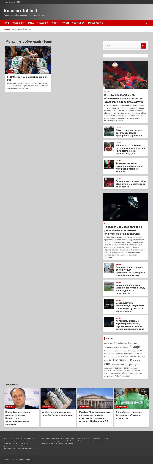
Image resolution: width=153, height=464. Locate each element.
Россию (127, 361)
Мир (7, 23)
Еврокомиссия (109, 354)
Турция (137, 365)
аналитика (108, 370)
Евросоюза (119, 354)
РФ (110, 360)
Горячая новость (109, 351)
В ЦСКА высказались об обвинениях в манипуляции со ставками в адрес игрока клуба (124, 98)
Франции (134, 368)
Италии (106, 357)
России (118, 360)
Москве (132, 357)
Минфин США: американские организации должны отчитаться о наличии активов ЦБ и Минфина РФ (95, 416)
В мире (135, 347)
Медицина (18, 23)
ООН (106, 361)
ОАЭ (143, 357)
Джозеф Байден (121, 351)
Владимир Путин (121, 347)
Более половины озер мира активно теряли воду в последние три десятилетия (130, 289)
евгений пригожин (119, 370)
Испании (138, 353)
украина (119, 376)
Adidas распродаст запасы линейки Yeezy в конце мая (57, 414)
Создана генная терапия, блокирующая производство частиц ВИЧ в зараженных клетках (130, 271)
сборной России (128, 373)
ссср (140, 373)
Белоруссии (108, 343)
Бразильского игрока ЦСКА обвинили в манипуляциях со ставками (131, 184)
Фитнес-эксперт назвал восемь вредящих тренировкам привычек (129, 133)
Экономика (78, 23)
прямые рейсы (115, 373)
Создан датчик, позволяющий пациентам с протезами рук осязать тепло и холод (130, 307)
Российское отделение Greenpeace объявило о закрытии (129, 415)
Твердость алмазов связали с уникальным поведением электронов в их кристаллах (123, 230)
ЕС (141, 351)
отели (106, 373)
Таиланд (123, 365)
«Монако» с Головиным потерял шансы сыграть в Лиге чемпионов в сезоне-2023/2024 (130, 149)
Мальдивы (113, 357)
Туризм (65, 23)
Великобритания (120, 343)
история (130, 370)
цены (127, 376)
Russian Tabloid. (21, 11)
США (107, 364)
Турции (130, 365)
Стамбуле (115, 365)
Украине (117, 368)
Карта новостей (96, 23)
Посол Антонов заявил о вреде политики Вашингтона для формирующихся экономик (17, 418)
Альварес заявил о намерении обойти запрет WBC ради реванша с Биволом (130, 167)
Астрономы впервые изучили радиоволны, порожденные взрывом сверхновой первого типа (130, 324)
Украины (126, 368)
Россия (135, 360)
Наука (30, 23)
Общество (42, 23)
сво (136, 373)
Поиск (143, 46)
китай (137, 370)
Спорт (54, 23)
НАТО (139, 357)
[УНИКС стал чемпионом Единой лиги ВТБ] (28, 60)
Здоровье (128, 353)
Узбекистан (108, 368)
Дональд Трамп (133, 351)
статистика (109, 376)
